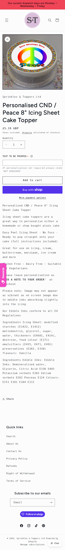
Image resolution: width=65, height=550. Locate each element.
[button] (6, 20)
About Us (12, 443)
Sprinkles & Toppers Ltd (31, 538)
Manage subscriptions (32, 544)
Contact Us (13, 451)
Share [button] (10, 398)
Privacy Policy (17, 458)
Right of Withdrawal (20, 473)
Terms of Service (18, 480)
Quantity (8, 138)
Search (10, 436)
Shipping (27, 132)
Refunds (11, 466)
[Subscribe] (51, 502)
